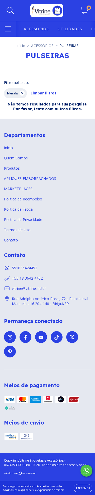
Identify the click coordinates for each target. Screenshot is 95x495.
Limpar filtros (43, 92)
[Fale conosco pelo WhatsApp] (86, 471)
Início (20, 45)
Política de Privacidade (23, 219)
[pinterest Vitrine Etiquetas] (10, 351)
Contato (11, 240)
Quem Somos (16, 157)
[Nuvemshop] (20, 474)
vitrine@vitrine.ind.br (29, 288)
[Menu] (8, 29)
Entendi (83, 488)
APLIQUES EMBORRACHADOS (30, 178)
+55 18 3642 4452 (27, 278)
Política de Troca (18, 209)
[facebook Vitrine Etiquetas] (25, 337)
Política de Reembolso (23, 198)
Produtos (12, 168)
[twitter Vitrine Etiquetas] (72, 337)
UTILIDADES (70, 28)
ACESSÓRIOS (36, 28)
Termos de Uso (17, 229)
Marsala (12, 93)
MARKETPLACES (18, 188)
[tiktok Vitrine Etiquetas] (57, 337)
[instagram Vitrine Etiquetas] (10, 337)
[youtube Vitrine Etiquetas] (41, 337)
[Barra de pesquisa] (10, 10)
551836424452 (24, 267)
